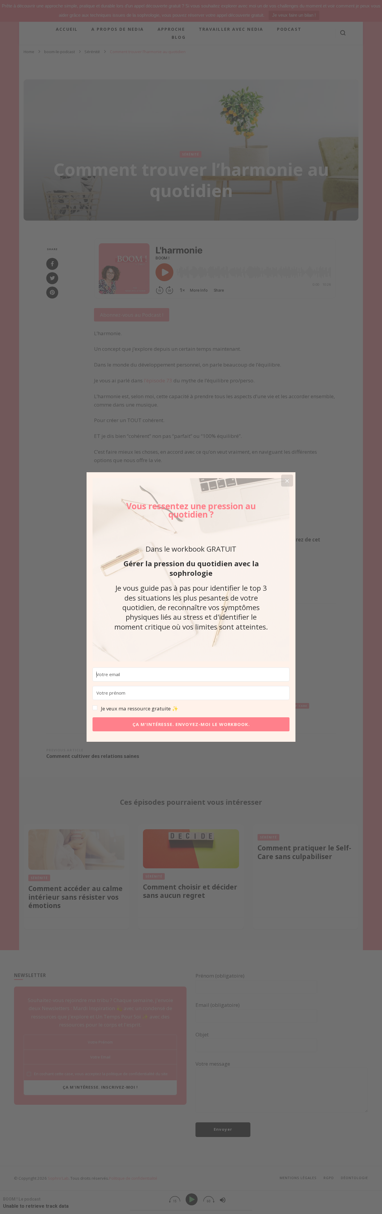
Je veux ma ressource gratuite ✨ (139, 708)
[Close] (287, 481)
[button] (191, 708)
